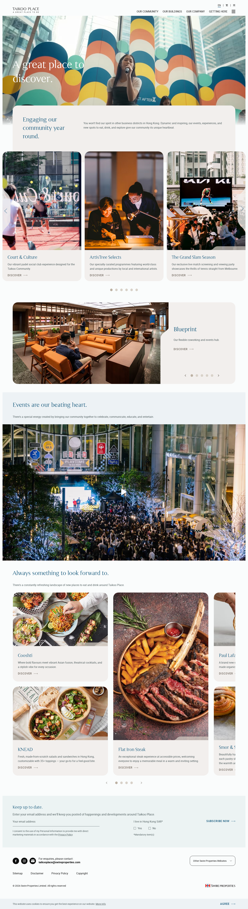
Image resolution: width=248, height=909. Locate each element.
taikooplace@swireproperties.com (59, 862)
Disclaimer (37, 873)
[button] (185, 375)
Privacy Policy (65, 834)
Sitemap (18, 873)
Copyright (82, 873)
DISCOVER (15, 275)
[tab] (111, 290)
